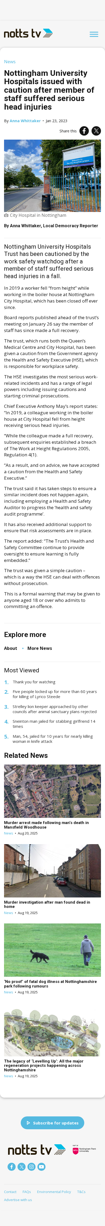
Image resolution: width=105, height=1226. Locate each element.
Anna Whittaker (25, 120)
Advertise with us (18, 1199)
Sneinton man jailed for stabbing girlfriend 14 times (54, 724)
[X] (96, 131)
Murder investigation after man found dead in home (47, 904)
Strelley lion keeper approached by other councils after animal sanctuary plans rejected (55, 709)
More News (39, 648)
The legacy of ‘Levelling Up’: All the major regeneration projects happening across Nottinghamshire (43, 1065)
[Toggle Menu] (94, 34)
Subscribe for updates (56, 1123)
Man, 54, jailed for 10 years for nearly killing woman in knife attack (53, 739)
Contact (10, 1191)
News (10, 61)
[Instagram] (31, 1167)
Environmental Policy (54, 1191)
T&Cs (81, 1191)
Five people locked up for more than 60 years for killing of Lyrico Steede (55, 694)
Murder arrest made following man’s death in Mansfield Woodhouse (46, 825)
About (10, 648)
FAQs (27, 1191)
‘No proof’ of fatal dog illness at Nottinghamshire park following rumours (50, 984)
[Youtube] (41, 1167)
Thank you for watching (34, 681)
